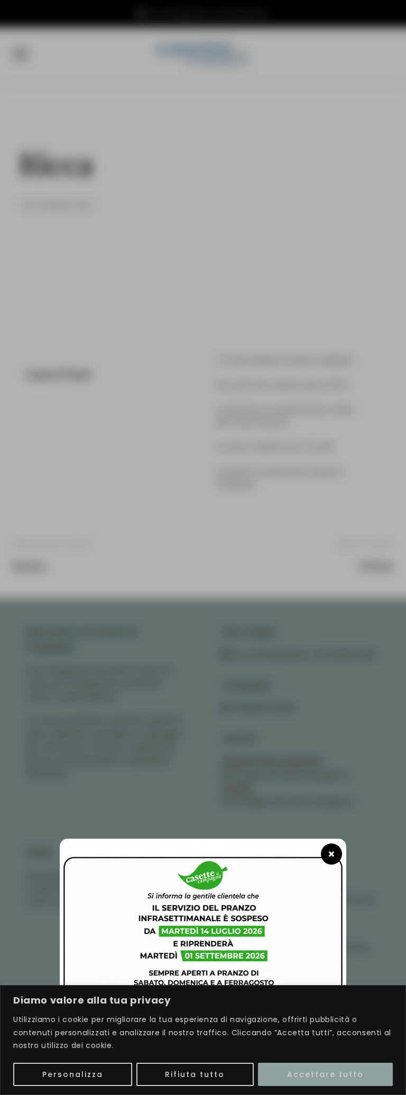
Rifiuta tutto (195, 1074)
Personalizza (72, 1074)
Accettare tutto (325, 1074)
